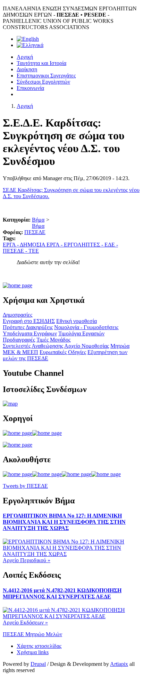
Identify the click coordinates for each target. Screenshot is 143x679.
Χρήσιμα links (33, 652)
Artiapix (119, 664)
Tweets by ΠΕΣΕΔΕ (25, 486)
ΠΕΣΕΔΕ (34, 232)
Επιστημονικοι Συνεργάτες (46, 75)
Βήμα (38, 220)
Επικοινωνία (30, 88)
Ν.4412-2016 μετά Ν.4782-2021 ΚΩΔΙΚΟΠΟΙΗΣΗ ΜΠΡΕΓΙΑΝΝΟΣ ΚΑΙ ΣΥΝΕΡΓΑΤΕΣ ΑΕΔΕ (62, 593)
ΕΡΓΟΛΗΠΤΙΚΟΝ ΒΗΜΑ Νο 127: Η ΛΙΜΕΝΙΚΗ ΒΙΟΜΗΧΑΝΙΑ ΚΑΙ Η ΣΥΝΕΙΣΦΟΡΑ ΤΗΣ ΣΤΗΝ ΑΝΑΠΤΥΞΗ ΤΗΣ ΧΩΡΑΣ (64, 522)
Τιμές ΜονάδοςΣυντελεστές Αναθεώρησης (36, 343)
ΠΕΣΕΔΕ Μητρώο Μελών (32, 634)
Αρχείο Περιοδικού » (26, 560)
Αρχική (25, 57)
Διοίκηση (27, 69)
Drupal (38, 664)
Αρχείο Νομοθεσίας (86, 346)
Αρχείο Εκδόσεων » (25, 622)
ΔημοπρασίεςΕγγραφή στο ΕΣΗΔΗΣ (29, 318)
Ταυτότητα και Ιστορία (41, 63)
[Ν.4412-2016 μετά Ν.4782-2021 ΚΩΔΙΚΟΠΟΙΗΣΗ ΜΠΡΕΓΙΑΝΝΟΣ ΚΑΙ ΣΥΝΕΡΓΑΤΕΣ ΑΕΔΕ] (71, 616)
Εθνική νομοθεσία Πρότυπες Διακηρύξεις (50, 324)
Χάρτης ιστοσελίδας (39, 646)
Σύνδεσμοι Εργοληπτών (43, 82)
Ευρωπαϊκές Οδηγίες (63, 352)
